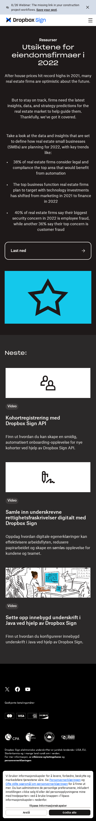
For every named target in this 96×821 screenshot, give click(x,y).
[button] (90, 20)
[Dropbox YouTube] (27, 688)
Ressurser (48, 40)
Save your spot (46, 9)
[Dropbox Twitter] (7, 688)
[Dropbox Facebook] (17, 688)
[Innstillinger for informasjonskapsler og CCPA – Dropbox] (48, 794)
